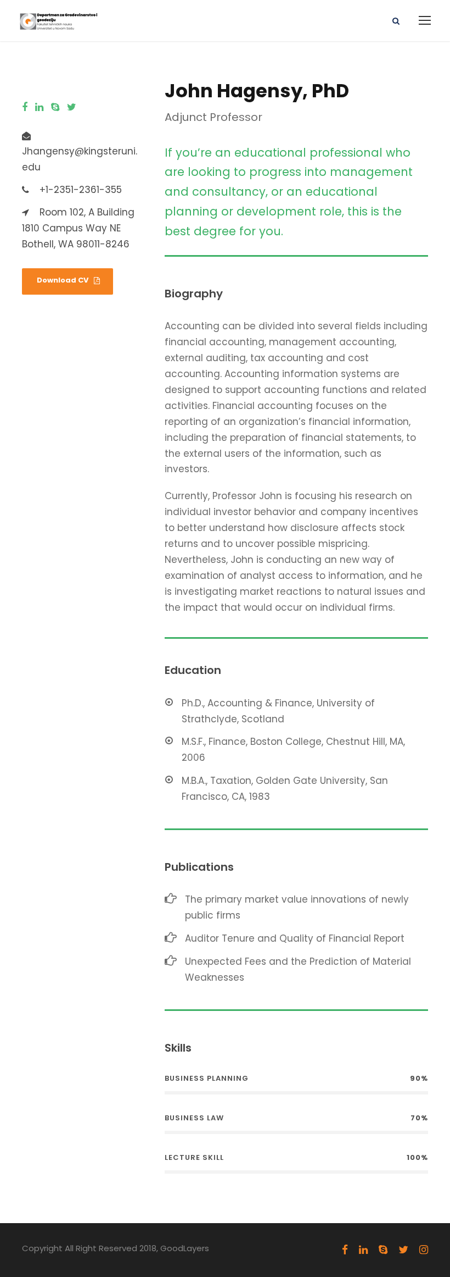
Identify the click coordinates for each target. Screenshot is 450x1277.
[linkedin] (39, 107)
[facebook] (24, 107)
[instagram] (423, 1250)
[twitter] (71, 107)
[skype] (55, 107)
